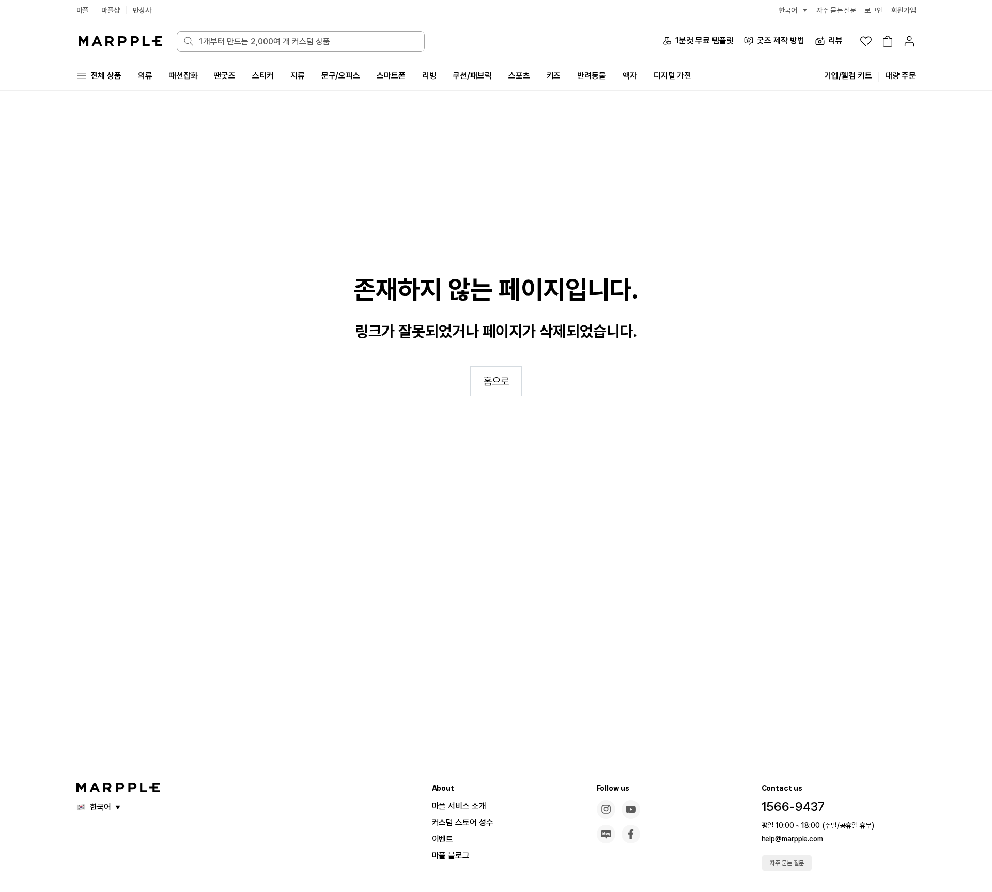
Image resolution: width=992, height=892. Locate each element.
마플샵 (110, 10)
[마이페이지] (909, 41)
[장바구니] (887, 41)
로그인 (873, 10)
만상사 (142, 10)
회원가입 (903, 10)
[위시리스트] (866, 41)
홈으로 (496, 381)
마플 (82, 10)
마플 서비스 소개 (459, 806)
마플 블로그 (451, 855)
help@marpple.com (792, 839)
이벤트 (443, 839)
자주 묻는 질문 (787, 863)
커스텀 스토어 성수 (462, 822)
